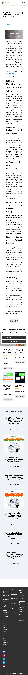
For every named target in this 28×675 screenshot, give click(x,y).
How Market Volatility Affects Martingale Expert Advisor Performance (14, 421)
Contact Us (13, 612)
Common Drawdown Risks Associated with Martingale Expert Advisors (14, 516)
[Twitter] (4, 662)
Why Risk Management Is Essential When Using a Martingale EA (14, 477)
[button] (14, 569)
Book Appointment (22, 616)
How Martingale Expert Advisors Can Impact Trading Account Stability (14, 535)
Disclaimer (21, 595)
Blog (12, 595)
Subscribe (14, 341)
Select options (8, 368)
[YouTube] (4, 666)
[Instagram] (4, 655)
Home (12, 593)
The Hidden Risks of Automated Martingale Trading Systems (14, 459)
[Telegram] (4, 659)
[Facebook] (4, 651)
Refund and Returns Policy (22, 609)
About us (21, 620)
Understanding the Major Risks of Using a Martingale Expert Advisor (14, 555)
